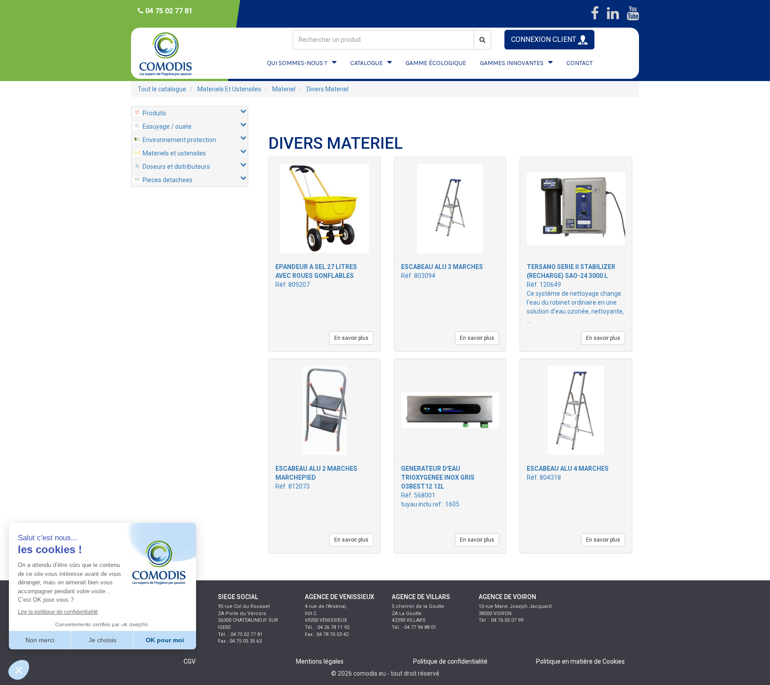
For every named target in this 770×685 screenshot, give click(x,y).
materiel (283, 89)
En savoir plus (351, 338)
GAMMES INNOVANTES (512, 63)
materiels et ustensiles (229, 89)
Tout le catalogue (162, 89)
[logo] (173, 53)
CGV (190, 661)
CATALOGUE (366, 63)
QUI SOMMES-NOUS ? (297, 63)
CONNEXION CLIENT (544, 39)
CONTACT (579, 63)
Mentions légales (320, 661)
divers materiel (327, 89)
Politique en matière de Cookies (580, 661)
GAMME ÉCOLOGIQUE (435, 63)
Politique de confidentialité (450, 661)
